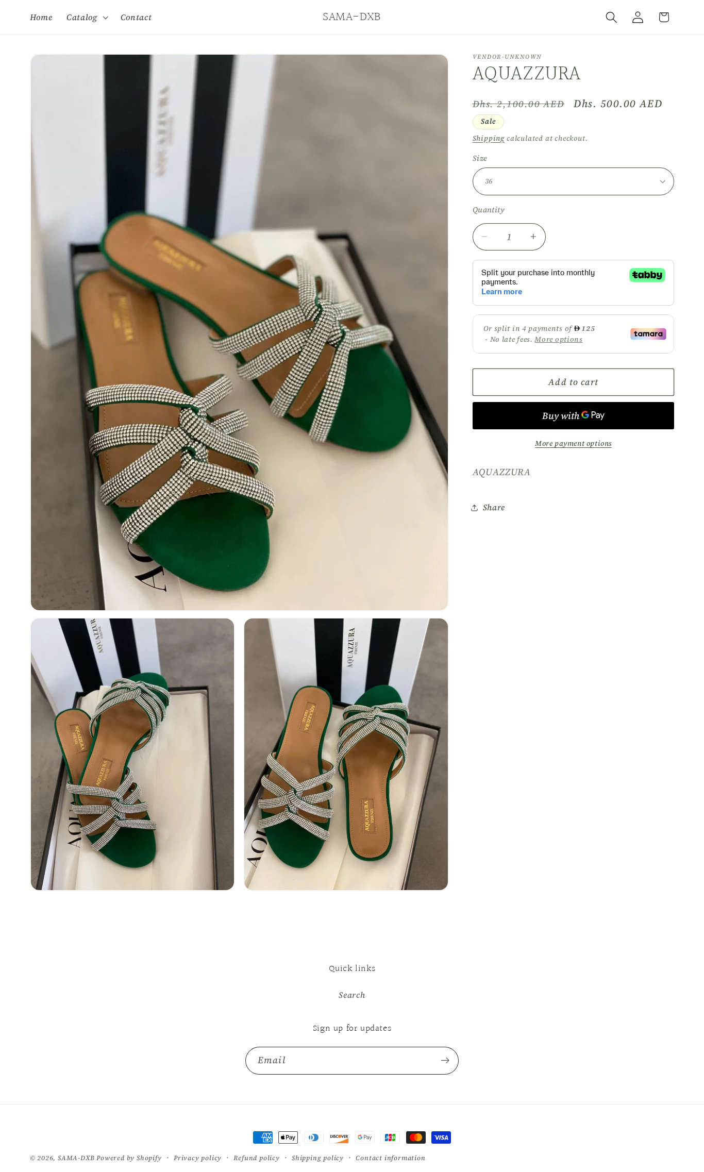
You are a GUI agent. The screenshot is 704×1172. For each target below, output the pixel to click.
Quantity (489, 210)
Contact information (390, 1157)
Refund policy (256, 1157)
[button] (86, 17)
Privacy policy (198, 1157)
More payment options (573, 443)
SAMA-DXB (76, 1157)
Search (352, 994)
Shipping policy (318, 1157)
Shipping (489, 138)
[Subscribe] (445, 1061)
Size (480, 158)
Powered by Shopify (129, 1157)
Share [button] (494, 507)
